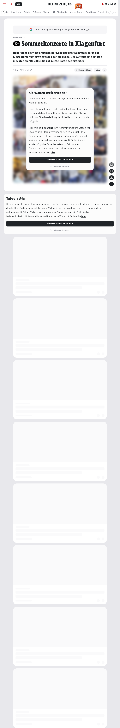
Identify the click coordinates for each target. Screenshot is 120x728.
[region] (60, 12)
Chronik (17, 37)
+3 (103, 70)
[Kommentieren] (110, 164)
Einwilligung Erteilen (59, 160)
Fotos (96, 70)
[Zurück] (3, 12)
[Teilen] (110, 177)
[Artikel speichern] (110, 171)
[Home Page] (60, 4)
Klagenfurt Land (83, 70)
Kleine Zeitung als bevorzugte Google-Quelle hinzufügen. (61, 29)
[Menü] (4, 4)
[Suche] (11, 4)
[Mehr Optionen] (110, 184)
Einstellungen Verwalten (59, 166)
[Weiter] (111, 12)
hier (52, 152)
